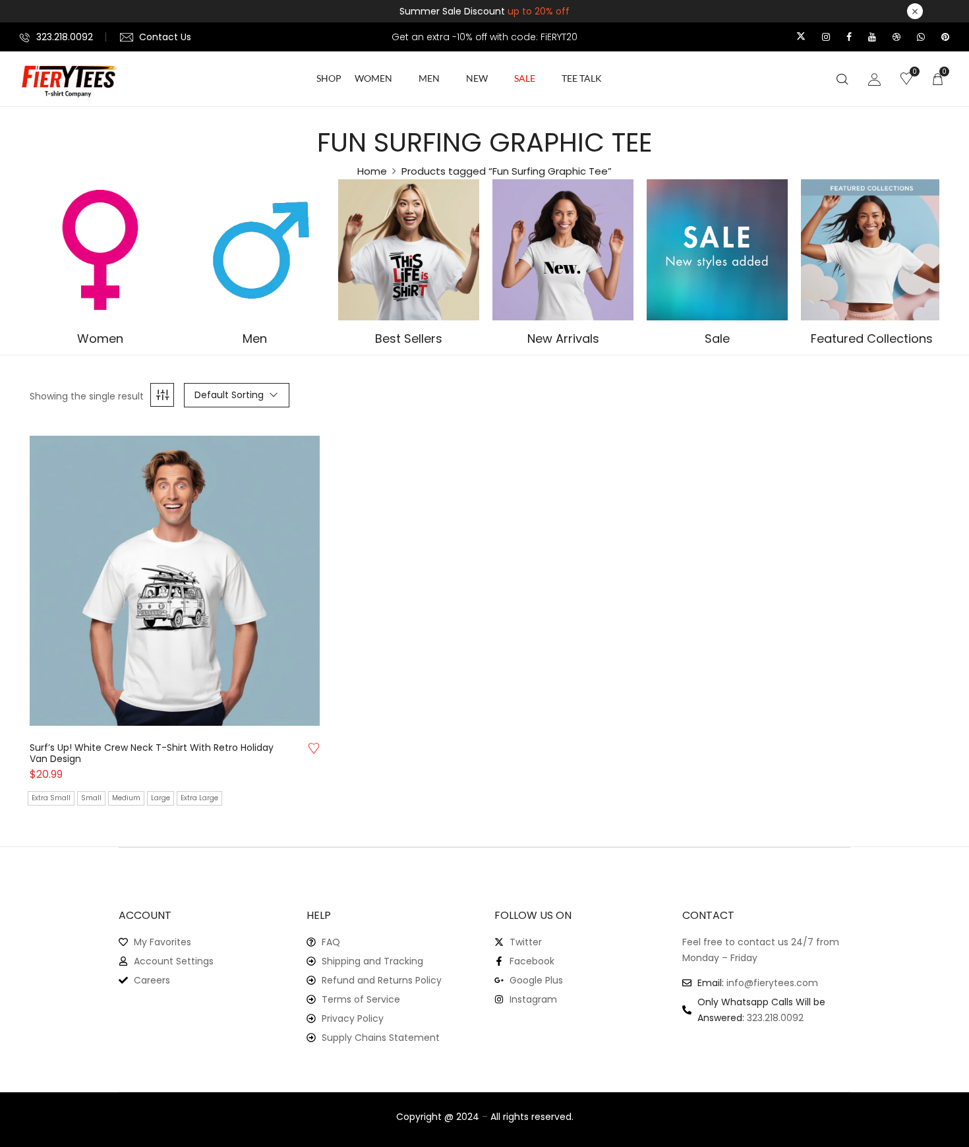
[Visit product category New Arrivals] (562, 249)
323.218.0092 (64, 37)
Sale (717, 339)
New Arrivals (563, 339)
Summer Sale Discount (484, 11)
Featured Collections (872, 339)
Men (255, 339)
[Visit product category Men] (254, 249)
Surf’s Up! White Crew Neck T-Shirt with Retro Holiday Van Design (152, 753)
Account (145, 915)
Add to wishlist (314, 748)
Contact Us (165, 37)
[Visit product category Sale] (717, 249)
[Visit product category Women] (100, 249)
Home (372, 171)
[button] (937, 78)
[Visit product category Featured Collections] (871, 249)
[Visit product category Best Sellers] (408, 249)
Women (100, 339)
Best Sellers (408, 339)
